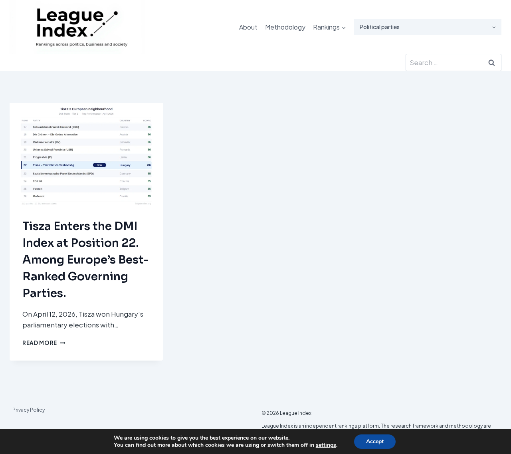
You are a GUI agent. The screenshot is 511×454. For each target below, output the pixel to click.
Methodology (285, 27)
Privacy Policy (28, 410)
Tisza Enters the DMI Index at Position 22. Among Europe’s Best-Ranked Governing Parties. (85, 259)
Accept (375, 441)
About (248, 27)
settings (326, 445)
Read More (43, 342)
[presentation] (86, 154)
